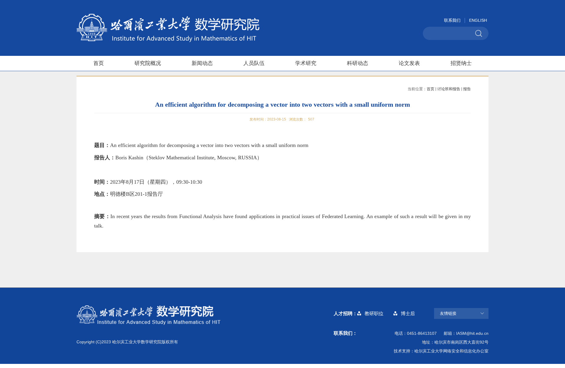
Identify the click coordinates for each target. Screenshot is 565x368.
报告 (467, 89)
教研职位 (374, 313)
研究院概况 (147, 63)
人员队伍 (254, 63)
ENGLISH (478, 20)
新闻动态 (202, 63)
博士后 (408, 313)
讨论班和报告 (448, 89)
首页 (98, 63)
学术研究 (305, 63)
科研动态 (357, 63)
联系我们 (452, 20)
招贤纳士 (461, 63)
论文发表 (409, 63)
